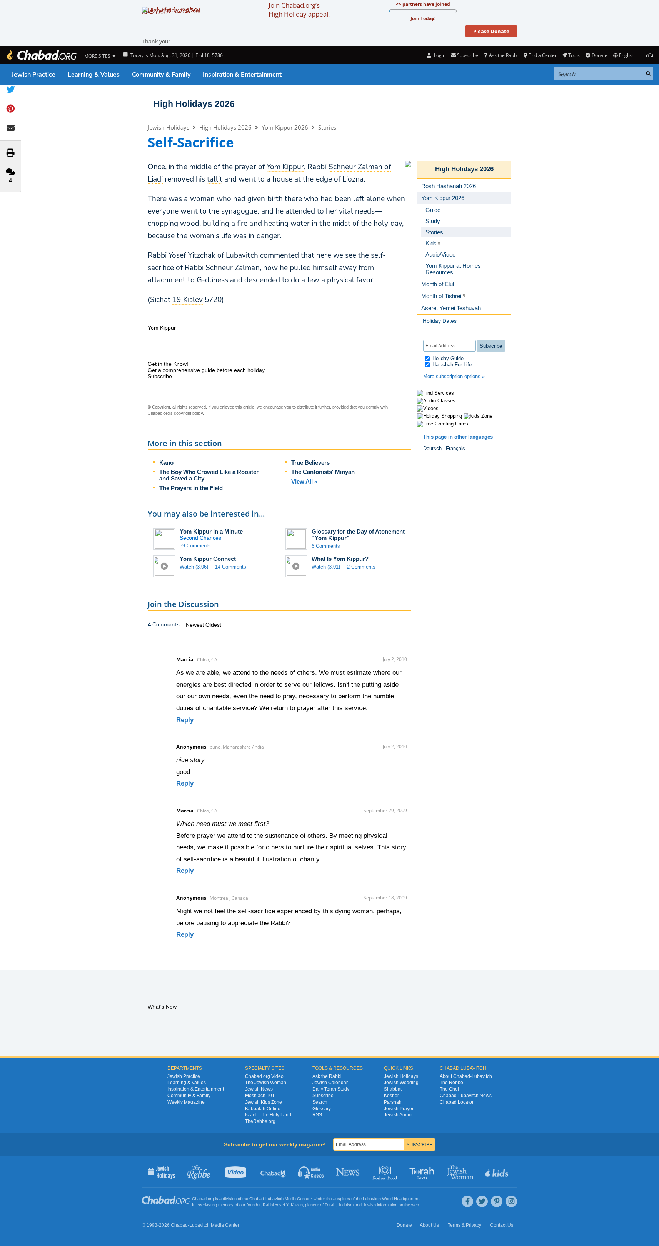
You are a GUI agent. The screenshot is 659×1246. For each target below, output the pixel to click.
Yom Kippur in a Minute (211, 531)
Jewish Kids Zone (263, 1102)
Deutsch (432, 448)
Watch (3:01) (326, 567)
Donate (599, 55)
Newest (195, 625)
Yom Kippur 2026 (285, 127)
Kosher (391, 1095)
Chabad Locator (457, 1102)
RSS (317, 1115)
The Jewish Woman (265, 1082)
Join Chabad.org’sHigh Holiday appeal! (299, 9)
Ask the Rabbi (503, 55)
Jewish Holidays (168, 127)
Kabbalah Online (262, 1108)
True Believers (310, 462)
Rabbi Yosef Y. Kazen (283, 1205)
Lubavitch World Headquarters (391, 1198)
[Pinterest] (496, 1201)
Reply (185, 720)
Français (455, 448)
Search (319, 1102)
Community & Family (161, 74)
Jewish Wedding (401, 1082)
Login (439, 55)
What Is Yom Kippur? (340, 558)
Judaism (346, 1205)
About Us (429, 1225)
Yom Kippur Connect (208, 558)
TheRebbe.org (260, 1121)
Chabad (256, 1198)
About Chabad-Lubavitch (466, 1076)
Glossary (321, 1108)
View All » (304, 481)
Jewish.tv (236, 1171)
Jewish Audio (398, 1115)
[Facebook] (467, 1201)
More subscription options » (454, 376)
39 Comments (195, 546)
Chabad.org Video (264, 1076)
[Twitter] (482, 1201)
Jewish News (259, 1089)
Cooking (386, 1171)
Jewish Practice (33, 74)
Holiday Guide (447, 358)
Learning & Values (94, 74)
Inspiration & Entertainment (242, 74)
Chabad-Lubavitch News (466, 1095)
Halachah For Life (451, 364)
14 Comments (230, 567)
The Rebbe (451, 1082)
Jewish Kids (498, 1171)
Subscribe (323, 1095)
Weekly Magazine (186, 1102)
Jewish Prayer (399, 1108)
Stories (327, 127)
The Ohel (449, 1089)
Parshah (393, 1102)
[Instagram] (511, 1201)
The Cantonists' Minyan (323, 472)
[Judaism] (41, 55)
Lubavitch (274, 1198)
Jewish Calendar (330, 1082)
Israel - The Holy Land (268, 1115)
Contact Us (501, 1225)
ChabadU (274, 1171)
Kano (166, 462)
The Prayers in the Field (191, 488)
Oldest (213, 625)
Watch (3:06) (194, 567)
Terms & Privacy (464, 1225)
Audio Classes (311, 1171)
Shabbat (393, 1089)
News (348, 1171)
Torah (330, 1205)
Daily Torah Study (330, 1089)
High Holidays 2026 (194, 104)
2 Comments (361, 567)
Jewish (369, 1205)
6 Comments (326, 546)
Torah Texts (423, 1171)
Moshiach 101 (260, 1095)
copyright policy (188, 413)
